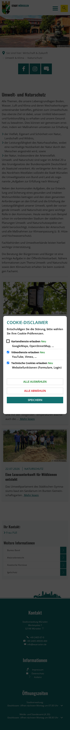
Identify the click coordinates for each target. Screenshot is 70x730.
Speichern (35, 400)
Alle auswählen (35, 381)
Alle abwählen (35, 391)
